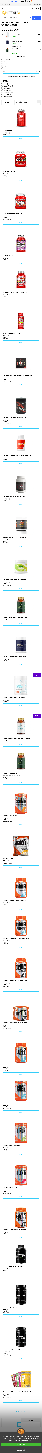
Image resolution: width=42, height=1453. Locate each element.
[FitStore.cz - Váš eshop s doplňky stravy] (21, 12)
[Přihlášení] (34, 18)
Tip (5, 66)
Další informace (30, 1440)
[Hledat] (30, 18)
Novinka (6, 64)
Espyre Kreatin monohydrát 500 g (17, 41)
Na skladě (7, 60)
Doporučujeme (7, 102)
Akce (5, 62)
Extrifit (7, 90)
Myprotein (8, 92)
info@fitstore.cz (36, 4)
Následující (31, 1420)
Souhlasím (22, 1445)
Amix (6, 84)
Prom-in (7, 94)
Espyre (7, 88)
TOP (5, 68)
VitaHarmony (9, 97)
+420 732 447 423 (8, 4)
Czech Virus (8, 86)
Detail (21, 138)
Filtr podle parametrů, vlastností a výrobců (21, 77)
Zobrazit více (21, 56)
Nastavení (21, 1450)
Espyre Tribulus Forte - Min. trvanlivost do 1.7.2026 (16, 50)
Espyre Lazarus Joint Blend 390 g (16, 34)
